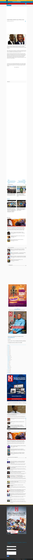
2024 (8, 347)
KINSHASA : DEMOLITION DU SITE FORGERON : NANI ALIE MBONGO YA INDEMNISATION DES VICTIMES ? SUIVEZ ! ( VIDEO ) (17, 446)
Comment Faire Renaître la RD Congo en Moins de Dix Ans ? (18, 418)
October (9, 358)
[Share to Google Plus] (15, 206)
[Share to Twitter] (14, 206)
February (9, 367)
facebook (19, 0)
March (8, 366)
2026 (8, 345)
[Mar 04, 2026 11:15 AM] (17, 5)
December (9, 356)
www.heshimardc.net (11, 337)
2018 (8, 354)
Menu (7, 0)
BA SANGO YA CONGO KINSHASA (16, 1)
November (9, 357)
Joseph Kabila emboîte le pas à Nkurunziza (15, 19)
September (9, 359)
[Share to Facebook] (13, 206)
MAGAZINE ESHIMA (17, 309)
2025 (8, 346)
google (20, 0)
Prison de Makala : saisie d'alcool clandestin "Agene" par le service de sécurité (11, 209)
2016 (8, 369)
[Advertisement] (16, 13)
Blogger (26, 559)
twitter (17, 0)
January (9, 368)
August (8, 360)
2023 (8, 348)
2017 (8, 355)
